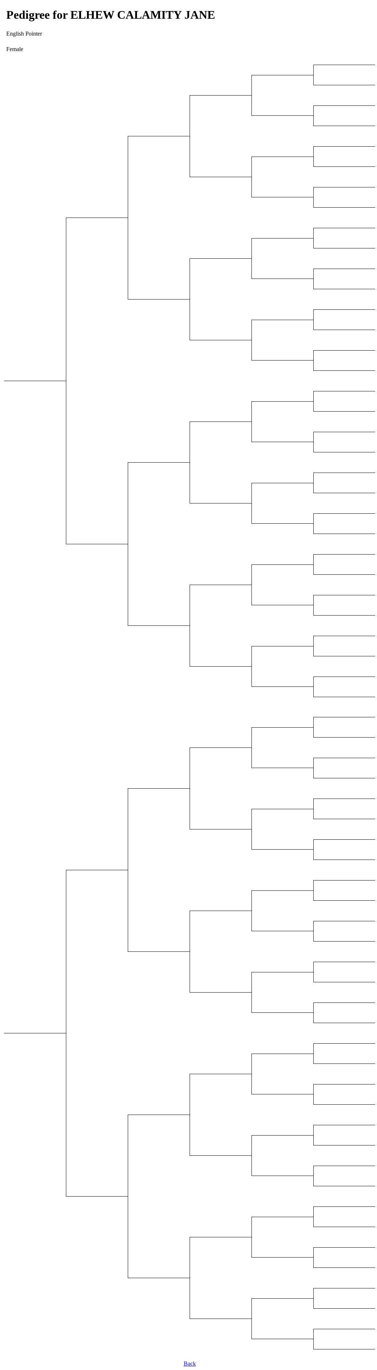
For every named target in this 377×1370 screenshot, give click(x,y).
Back (190, 1363)
